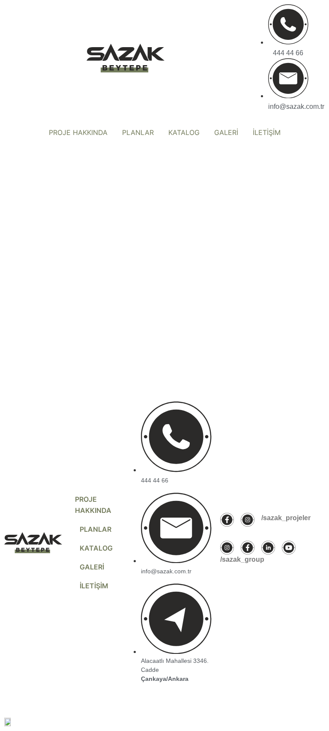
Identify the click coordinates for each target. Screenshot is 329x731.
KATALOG (184, 132)
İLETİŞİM (267, 132)
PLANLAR (138, 132)
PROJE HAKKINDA (78, 132)
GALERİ (226, 132)
